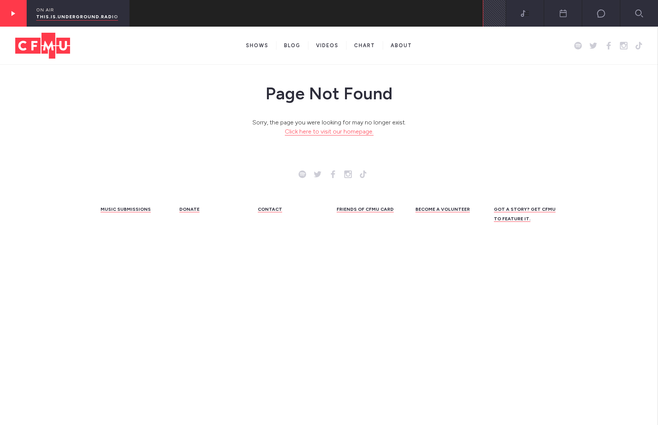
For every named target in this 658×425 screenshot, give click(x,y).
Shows (257, 45)
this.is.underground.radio (77, 16)
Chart (364, 45)
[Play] (13, 13)
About (401, 45)
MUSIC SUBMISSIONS (126, 209)
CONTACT (270, 209)
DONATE (189, 209)
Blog (292, 45)
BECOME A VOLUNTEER (442, 209)
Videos (327, 45)
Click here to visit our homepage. (329, 131)
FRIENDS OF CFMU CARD (365, 209)
